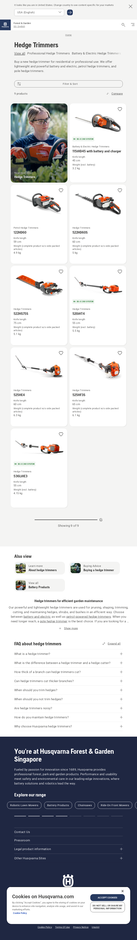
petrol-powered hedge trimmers (88, 616)
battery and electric (37, 616)
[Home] (5, 25)
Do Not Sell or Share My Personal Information (107, 907)
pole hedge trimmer (53, 621)
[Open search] (123, 25)
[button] (119, 109)
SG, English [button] (19, 26)
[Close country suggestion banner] (130, 6)
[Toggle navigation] (132, 25)
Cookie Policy (20, 913)
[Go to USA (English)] (70, 12)
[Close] (122, 891)
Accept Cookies (107, 897)
